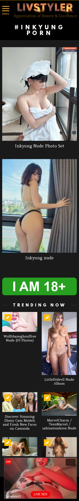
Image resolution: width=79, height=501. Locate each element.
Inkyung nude (39, 257)
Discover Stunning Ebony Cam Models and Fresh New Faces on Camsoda (20, 422)
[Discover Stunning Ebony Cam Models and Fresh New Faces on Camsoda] (19, 402)
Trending (7, 317)
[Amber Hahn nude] (19, 446)
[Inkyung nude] (39, 206)
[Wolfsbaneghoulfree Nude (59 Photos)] (19, 322)
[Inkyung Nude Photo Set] (39, 94)
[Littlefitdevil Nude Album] (59, 343)
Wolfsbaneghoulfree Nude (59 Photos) (20, 338)
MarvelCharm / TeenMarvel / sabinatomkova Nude (59, 424)
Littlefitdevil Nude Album (59, 381)
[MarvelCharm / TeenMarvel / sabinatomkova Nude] (59, 404)
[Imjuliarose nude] (59, 447)
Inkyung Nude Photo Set (39, 145)
